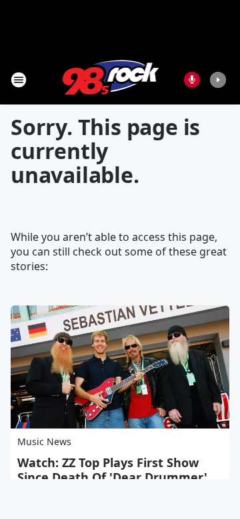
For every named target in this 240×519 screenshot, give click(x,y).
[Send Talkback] (192, 80)
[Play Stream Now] (218, 80)
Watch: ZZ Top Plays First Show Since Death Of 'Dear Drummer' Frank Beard (112, 477)
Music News (44, 441)
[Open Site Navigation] (19, 80)
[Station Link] (111, 79)
